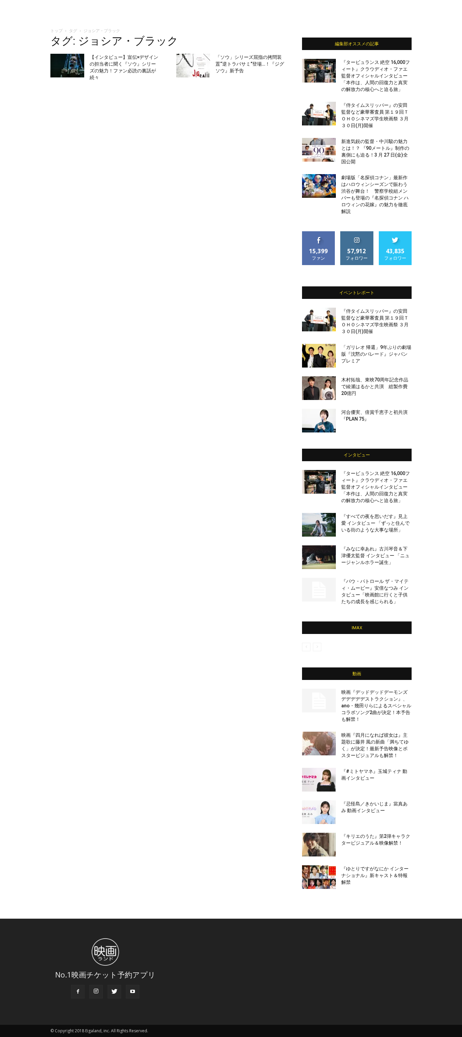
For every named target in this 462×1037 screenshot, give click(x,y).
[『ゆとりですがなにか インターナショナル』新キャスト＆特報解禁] (319, 877)
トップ (56, 30)
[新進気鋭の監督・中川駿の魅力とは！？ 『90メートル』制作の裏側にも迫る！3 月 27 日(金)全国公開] (319, 150)
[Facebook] (78, 991)
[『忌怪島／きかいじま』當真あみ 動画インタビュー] (319, 812)
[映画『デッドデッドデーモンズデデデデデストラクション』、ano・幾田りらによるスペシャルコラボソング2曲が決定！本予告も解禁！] (319, 700)
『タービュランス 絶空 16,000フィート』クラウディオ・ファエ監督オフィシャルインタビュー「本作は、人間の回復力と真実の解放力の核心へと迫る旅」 (375, 76)
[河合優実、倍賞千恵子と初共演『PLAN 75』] (319, 420)
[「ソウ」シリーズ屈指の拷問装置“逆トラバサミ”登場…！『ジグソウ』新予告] (193, 65)
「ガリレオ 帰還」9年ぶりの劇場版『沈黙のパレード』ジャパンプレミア (376, 354)
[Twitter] (114, 991)
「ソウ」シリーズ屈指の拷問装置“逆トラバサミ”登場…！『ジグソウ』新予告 (249, 63)
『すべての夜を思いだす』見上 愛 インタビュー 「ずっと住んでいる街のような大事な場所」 (375, 523)
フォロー (356, 233)
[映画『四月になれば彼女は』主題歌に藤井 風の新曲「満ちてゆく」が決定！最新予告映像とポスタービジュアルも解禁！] (319, 743)
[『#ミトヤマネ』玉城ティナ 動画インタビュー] (319, 780)
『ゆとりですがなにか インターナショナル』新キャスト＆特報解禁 (375, 875)
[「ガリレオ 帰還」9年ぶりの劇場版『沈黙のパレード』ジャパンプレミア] (319, 356)
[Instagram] (96, 991)
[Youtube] (132, 991)
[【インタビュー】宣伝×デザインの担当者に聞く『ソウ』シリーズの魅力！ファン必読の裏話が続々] (67, 65)
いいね (318, 233)
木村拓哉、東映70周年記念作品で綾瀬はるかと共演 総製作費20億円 (374, 386)
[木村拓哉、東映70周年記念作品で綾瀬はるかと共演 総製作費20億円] (319, 388)
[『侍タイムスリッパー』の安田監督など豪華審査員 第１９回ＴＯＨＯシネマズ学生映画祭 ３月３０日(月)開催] (319, 113)
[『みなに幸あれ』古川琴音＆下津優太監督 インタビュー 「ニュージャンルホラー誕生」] (319, 557)
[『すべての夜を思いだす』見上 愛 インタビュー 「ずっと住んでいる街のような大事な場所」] (319, 525)
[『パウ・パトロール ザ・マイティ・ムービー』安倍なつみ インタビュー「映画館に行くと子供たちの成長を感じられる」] (319, 590)
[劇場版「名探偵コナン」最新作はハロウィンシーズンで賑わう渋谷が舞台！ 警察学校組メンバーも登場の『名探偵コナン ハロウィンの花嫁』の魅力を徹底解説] (319, 186)
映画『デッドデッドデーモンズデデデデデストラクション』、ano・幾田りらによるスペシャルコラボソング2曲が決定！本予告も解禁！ (376, 705)
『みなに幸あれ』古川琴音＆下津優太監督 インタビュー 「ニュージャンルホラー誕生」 (375, 555)
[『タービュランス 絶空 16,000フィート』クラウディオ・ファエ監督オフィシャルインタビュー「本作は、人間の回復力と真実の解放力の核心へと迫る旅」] (319, 71)
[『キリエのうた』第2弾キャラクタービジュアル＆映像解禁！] (319, 844)
